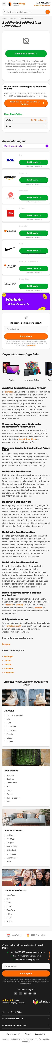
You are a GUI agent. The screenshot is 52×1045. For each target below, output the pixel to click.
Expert (9, 794)
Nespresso (11, 854)
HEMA (22, 208)
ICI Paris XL (11, 850)
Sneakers (8, 668)
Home (4, 19)
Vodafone (11, 895)
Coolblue (10, 779)
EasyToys (11, 910)
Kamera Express (13, 798)
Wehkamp (23, 190)
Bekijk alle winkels (13, 146)
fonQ (9, 861)
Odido (9, 903)
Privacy (28, 1034)
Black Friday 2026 (27, 439)
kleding (19, 605)
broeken (38, 608)
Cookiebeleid (40, 1034)
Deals (8, 126)
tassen (9, 605)
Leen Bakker (12, 858)
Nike (21, 243)
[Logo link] (16, 994)
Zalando (23, 226)
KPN (8, 899)
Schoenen (9, 672)
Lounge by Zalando (28, 261)
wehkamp (11, 835)
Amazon (23, 173)
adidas (9, 738)
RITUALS (10, 839)
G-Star (10, 742)
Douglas (10, 843)
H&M (9, 723)
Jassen (7, 664)
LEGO (9, 918)
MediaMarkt (12, 783)
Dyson (9, 790)
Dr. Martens (11, 730)
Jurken (7, 660)
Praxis (9, 921)
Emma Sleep (12, 846)
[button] (8, 1000)
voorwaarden (31, 345)
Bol (20, 155)
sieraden (9, 392)
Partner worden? (13, 1034)
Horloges (8, 656)
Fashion (6, 644)
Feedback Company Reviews (13, 1003)
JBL (8, 802)
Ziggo (9, 906)
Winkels (13, 19)
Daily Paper (11, 726)
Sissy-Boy (24, 279)
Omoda (10, 734)
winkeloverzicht (13, 626)
